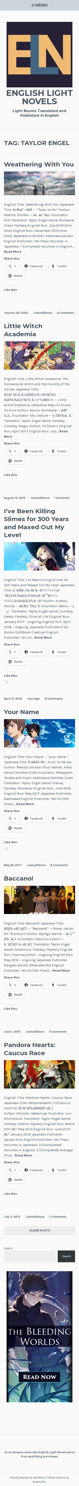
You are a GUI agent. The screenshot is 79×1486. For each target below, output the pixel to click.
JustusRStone (42, 312)
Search (8, 1248)
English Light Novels (39, 97)
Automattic (39, 1481)
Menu (41, 5)
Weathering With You (39, 164)
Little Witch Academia (23, 330)
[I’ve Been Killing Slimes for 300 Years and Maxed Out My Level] (39, 569)
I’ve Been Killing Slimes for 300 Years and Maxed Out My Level (36, 523)
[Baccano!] (39, 913)
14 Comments (53, 698)
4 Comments (65, 312)
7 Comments (57, 1216)
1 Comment (61, 497)
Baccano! (18, 878)
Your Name (21, 712)
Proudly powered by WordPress (27, 1477)
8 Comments (59, 865)
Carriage (33, 698)
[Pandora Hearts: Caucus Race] (39, 1087)
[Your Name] (39, 746)
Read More (13, 252)
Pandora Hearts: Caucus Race (29, 1048)
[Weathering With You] (39, 194)
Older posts (39, 1230)
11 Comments (58, 1031)
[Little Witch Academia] (39, 368)
